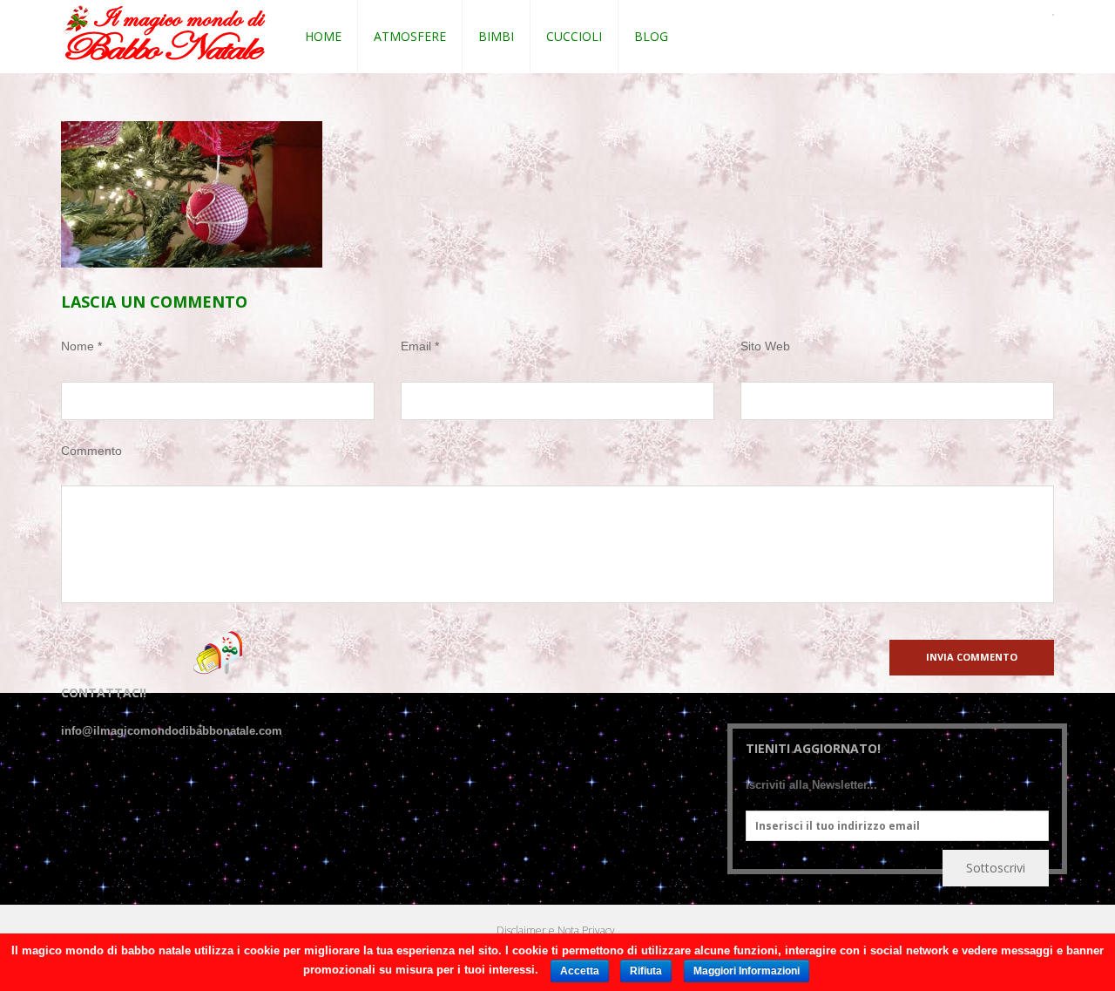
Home (323, 36)
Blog (651, 36)
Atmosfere (410, 36)
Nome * (81, 346)
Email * (420, 346)
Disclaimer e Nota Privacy (556, 930)
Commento (91, 451)
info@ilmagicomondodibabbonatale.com (171, 730)
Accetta (579, 971)
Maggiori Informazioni (746, 971)
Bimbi (496, 36)
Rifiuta (646, 971)
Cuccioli (574, 36)
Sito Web (765, 346)
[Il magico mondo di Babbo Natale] (165, 33)
